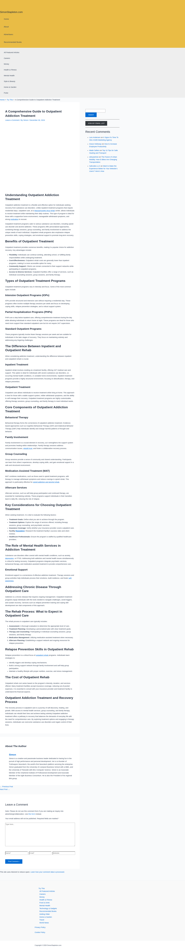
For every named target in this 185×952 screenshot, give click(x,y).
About (6, 27)
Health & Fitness (10, 70)
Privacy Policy (40, 927)
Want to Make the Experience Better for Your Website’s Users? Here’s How (103, 168)
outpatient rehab (42, 655)
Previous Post (6, 787)
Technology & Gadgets (48, 908)
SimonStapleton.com (11, 12)
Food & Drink (44, 903)
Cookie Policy (40, 932)
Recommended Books (13, 42)
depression (9, 558)
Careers (7, 58)
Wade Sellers (94, 150)
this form (31, 814)
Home (6, 19)
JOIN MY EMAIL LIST (96, 123)
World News (44, 923)
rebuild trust (27, 448)
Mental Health (9, 76)
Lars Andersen (94, 137)
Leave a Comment (12, 120)
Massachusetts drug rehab (44, 211)
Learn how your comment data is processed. (48, 872)
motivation (14, 219)
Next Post (5, 789)
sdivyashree (93, 157)
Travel (41, 920)
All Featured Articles (11, 52)
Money (6, 64)
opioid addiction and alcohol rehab (46, 482)
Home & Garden (10, 87)
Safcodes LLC (94, 166)
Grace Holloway (95, 144)
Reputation (20, 531)
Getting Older (44, 914)
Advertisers (8, 34)
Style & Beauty (9, 81)
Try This (42, 888)
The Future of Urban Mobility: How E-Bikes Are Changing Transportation (103, 159)
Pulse (6, 93)
